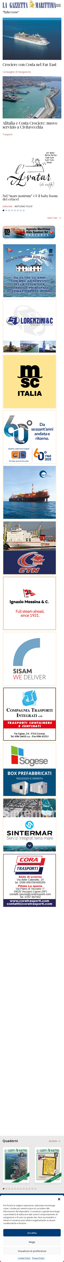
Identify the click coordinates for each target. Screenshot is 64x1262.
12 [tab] (35, 1189)
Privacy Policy (38, 1258)
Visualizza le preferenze (32, 1251)
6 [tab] (18, 210)
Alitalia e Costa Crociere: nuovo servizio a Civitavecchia (30, 124)
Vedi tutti (52, 217)
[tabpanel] (32, 201)
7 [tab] (21, 210)
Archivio (53, 1141)
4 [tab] (12, 210)
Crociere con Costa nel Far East (29, 64)
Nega (32, 1242)
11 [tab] (32, 1189)
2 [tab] (6, 210)
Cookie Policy (24, 1258)
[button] (59, 1199)
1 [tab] (3, 210)
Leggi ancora (32, 201)
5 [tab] (15, 210)
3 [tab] (9, 210)
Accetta (32, 1232)
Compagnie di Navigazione (17, 71)
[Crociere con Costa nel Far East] (32, 39)
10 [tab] (29, 1189)
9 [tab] (27, 1189)
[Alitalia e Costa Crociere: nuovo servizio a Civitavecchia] (32, 97)
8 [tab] (23, 210)
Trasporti (7, 134)
